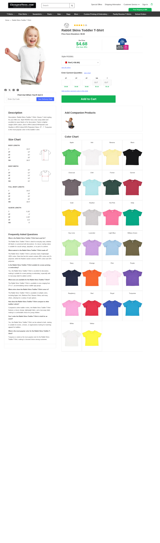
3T (76, 78)
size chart (87, 73)
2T (66, 78)
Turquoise (48, 127)
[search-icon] (72, 5)
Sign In (145, 4)
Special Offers (96, 4)
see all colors (66, 67)
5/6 (97, 78)
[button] (80, 25)
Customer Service (130, 4)
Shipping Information (113, 4)
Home (7, 20)
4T (87, 78)
